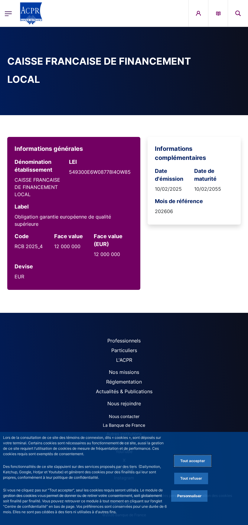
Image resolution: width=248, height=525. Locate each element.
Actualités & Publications (124, 391)
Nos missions (124, 372)
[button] (238, 13)
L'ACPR (124, 360)
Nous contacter (124, 416)
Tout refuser (191, 478)
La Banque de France (124, 425)
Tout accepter (192, 461)
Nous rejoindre (124, 403)
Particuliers (124, 350)
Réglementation (124, 382)
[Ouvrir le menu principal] (8, 13)
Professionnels (124, 341)
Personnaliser (189, 496)
